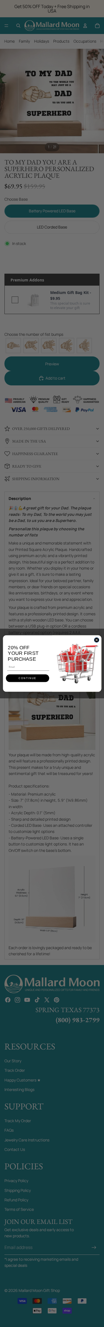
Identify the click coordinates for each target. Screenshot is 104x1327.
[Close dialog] (96, 640)
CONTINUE (27, 678)
